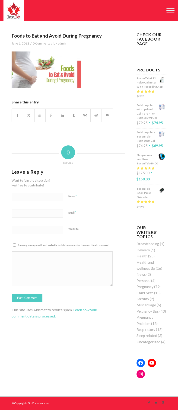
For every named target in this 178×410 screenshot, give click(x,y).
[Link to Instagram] (162, 402)
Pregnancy (145, 286)
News (141, 274)
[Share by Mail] (107, 115)
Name (72, 196)
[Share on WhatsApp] (40, 115)
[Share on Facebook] (17, 115)
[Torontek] (13, 10)
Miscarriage (146, 305)
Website (73, 228)
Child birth (145, 293)
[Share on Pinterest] (51, 115)
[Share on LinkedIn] (62, 115)
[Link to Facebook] (149, 402)
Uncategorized (148, 342)
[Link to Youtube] (156, 402)
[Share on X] (28, 115)
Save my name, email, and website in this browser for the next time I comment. (63, 245)
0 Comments (41, 43)
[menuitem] (168, 10)
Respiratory (146, 329)
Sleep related (147, 335)
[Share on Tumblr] (73, 115)
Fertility (143, 299)
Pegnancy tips (148, 311)
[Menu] (168, 10)
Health (142, 256)
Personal (143, 280)
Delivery (143, 250)
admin (62, 43)
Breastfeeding (148, 243)
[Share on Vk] (84, 115)
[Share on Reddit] (96, 115)
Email (72, 212)
